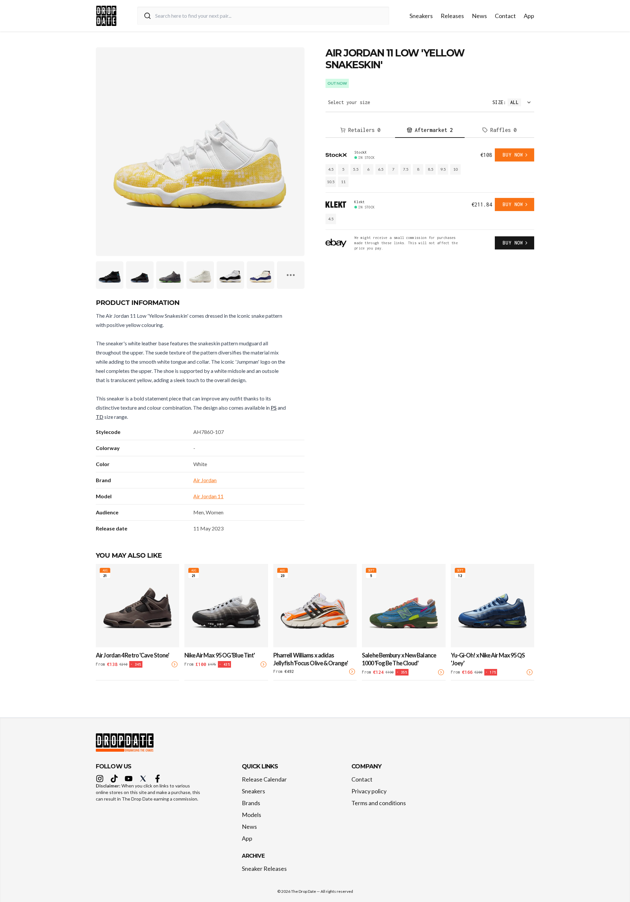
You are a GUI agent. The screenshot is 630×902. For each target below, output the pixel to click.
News (479, 15)
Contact (505, 15)
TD (99, 417)
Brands (251, 802)
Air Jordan (205, 480)
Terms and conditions (378, 802)
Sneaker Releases (264, 868)
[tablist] (430, 130)
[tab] (360, 130)
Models (251, 814)
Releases (452, 15)
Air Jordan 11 (208, 496)
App (529, 15)
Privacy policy (369, 791)
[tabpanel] (430, 199)
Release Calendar (264, 779)
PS (274, 407)
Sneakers (421, 15)
